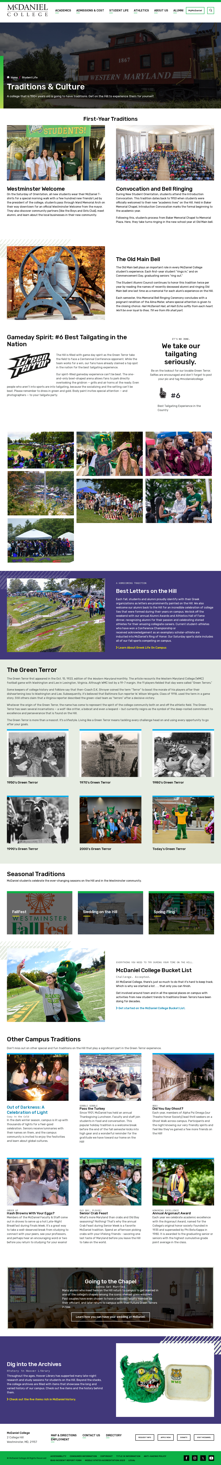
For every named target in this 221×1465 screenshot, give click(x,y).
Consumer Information (83, 1456)
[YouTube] (211, 1458)
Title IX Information (128, 1456)
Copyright (106, 1456)
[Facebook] (186, 1458)
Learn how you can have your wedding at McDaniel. (110, 1316)
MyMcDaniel (195, 10)
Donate (183, 1437)
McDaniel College (18, 1433)
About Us (161, 10)
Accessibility (58, 1456)
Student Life (119, 10)
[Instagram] (195, 1458)
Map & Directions (64, 1435)
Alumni (178, 10)
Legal (131, 1460)
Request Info (144, 1437)
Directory (114, 1435)
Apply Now (166, 1437)
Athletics (141, 10)
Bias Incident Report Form (65, 1460)
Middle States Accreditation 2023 (105, 1460)
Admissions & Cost (90, 10)
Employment (60, 1439)
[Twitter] (203, 1458)
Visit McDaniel (204, 1437)
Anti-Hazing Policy (155, 1456)
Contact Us (91, 1435)
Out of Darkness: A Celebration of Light (27, 1110)
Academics (63, 10)
